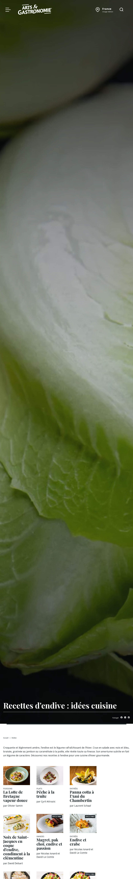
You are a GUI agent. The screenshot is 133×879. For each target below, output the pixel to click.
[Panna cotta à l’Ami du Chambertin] (83, 775)
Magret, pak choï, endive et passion (49, 844)
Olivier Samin (15, 805)
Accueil (5, 738)
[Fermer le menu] (7, 9)
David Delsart (15, 863)
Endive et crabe (78, 842)
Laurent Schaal (82, 805)
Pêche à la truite (45, 794)
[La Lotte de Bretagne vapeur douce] (16, 775)
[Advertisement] (116, 805)
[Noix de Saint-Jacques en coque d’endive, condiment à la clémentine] (16, 823)
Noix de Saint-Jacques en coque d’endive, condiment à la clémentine (16, 847)
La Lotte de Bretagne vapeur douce (15, 796)
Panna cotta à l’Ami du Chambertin (82, 796)
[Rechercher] (121, 10)
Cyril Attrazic (48, 801)
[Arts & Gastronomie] (35, 10)
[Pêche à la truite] (49, 775)
